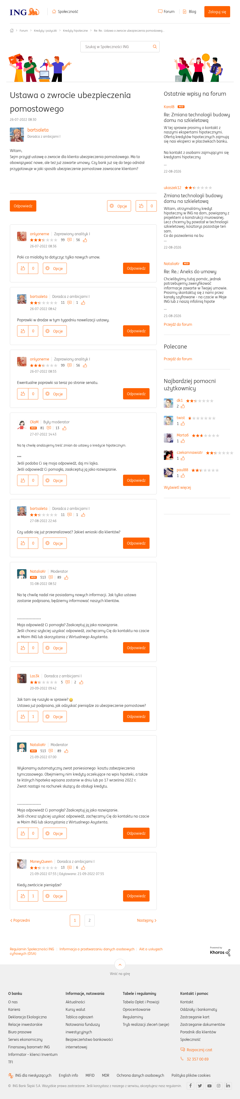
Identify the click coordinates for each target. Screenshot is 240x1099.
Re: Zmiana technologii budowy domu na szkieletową (197, 117)
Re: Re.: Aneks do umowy (190, 271)
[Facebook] (190, 1086)
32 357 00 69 (198, 1059)
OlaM (34, 422)
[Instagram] (218, 1086)
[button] (141, 206)
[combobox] (120, 46)
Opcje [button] (122, 206)
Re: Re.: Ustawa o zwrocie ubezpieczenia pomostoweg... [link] (129, 30)
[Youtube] (209, 1086)
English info (68, 1075)
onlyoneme (39, 233)
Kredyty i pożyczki (45, 30)
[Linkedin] (228, 1086)
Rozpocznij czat (199, 1049)
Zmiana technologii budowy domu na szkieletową (193, 198)
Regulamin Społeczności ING (32, 949)
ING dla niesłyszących (33, 1075)
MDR (105, 1075)
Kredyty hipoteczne (75, 30)
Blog (192, 11)
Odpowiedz (23, 206)
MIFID (90, 1075)
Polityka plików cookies (191, 1075)
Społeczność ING (12, 30)
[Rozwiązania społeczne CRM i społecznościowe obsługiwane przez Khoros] (220, 951)
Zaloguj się (217, 11)
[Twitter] (200, 1086)
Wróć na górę (120, 974)
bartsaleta (38, 130)
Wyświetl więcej (177, 487)
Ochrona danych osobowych (140, 1075)
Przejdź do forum (178, 324)
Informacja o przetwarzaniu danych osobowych (97, 949)
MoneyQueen (41, 861)
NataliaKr (38, 571)
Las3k (34, 676)
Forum (169, 11)
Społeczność (68, 11)
